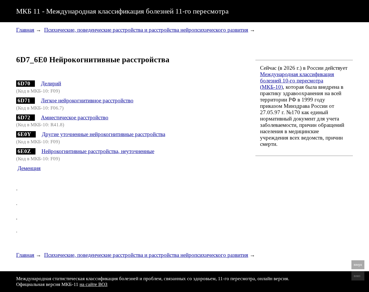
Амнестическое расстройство (74, 117)
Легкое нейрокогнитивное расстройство (87, 100)
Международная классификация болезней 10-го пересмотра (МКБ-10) (297, 80)
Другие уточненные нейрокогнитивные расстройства (103, 134)
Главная (25, 30)
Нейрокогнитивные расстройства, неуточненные (98, 151)
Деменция (29, 168)
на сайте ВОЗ (94, 284)
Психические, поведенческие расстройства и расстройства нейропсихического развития (146, 30)
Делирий (51, 83)
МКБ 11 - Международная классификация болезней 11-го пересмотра (122, 11)
